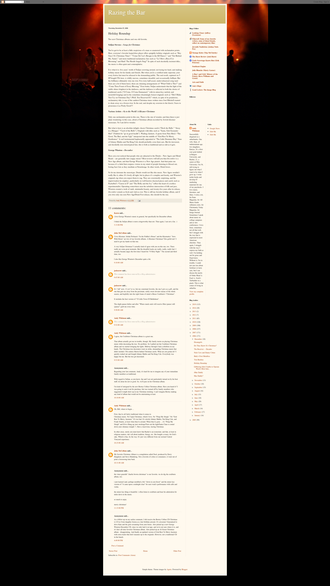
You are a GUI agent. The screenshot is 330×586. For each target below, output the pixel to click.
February (198, 412)
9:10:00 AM (118, 262)
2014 (194, 308)
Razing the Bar (126, 12)
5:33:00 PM (118, 225)
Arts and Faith (198, 82)
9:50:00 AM (118, 310)
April (197, 405)
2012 (194, 315)
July (196, 394)
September (199, 387)
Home (145, 551)
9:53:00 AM (118, 360)
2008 (194, 329)
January (198, 415)
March (197, 408)
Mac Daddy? (198, 376)
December (198, 339)
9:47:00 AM (118, 277)
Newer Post (113, 551)
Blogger (184, 569)
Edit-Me (213, 131)
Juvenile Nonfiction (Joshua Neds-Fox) (205, 47)
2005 (194, 420)
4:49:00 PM (118, 540)
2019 (194, 304)
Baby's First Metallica (202, 356)
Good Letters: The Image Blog (204, 89)
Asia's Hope (196, 86)
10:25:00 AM (119, 443)
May (196, 401)
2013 (194, 311)
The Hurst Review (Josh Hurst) (204, 56)
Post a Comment (117, 545)
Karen (116, 213)
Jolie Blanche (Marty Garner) (203, 70)
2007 (194, 332)
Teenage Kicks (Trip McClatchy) (204, 52)
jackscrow (118, 270)
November (199, 380)
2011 (194, 318)
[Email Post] (139, 200)
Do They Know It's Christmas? (205, 345)
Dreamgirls (198, 342)
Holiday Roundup (200, 363)
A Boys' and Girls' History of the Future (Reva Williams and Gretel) (205, 76)
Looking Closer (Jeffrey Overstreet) (201, 34)
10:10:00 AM (119, 397)
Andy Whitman (120, 318)
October (198, 384)
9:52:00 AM (118, 325)
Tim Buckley (199, 359)
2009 (194, 325)
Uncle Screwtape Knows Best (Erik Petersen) (205, 61)
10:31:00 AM (119, 463)
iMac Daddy (198, 372)
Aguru (169, 569)
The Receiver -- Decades (203, 349)
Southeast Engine (199, 66)
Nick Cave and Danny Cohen (204, 352)
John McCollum (120, 233)
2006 (194, 336)
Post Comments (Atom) (127, 555)
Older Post (177, 551)
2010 (194, 322)
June (196, 398)
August (197, 391)
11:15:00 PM (119, 508)
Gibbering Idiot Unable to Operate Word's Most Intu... (206, 367)
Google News (215, 128)
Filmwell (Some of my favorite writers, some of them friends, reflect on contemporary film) (204, 40)
